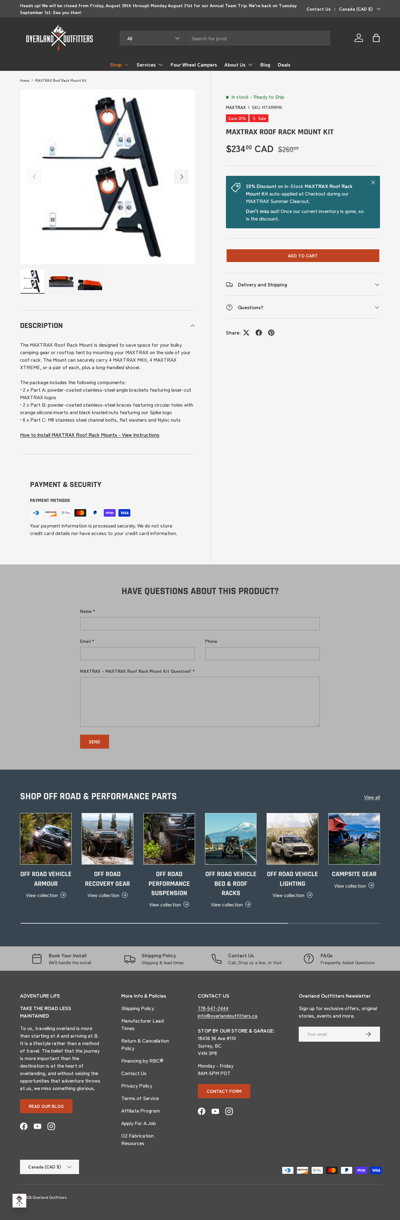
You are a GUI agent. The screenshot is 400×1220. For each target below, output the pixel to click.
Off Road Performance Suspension (169, 884)
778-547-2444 (213, 1008)
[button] (376, 38)
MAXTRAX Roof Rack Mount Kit (61, 80)
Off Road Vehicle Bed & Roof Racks (231, 884)
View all (372, 797)
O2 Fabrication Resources (137, 1139)
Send (94, 741)
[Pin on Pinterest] (271, 332)
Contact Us (319, 8)
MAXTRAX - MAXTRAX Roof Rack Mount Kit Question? (135, 671)
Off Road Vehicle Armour (46, 879)
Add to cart (303, 256)
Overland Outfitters (49, 1197)
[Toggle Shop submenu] (126, 64)
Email (85, 641)
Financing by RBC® (142, 1060)
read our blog (46, 1106)
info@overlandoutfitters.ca (228, 1015)
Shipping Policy (137, 1008)
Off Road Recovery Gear (107, 879)
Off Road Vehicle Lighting (292, 879)
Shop (116, 64)
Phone (211, 641)
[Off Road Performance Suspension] (169, 838)
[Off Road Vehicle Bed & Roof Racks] (230, 838)
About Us (234, 64)
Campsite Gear (354, 874)
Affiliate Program (140, 1110)
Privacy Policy (136, 1085)
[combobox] (225, 38)
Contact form (224, 1091)
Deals (284, 64)
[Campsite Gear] (354, 838)
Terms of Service (140, 1098)
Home (24, 80)
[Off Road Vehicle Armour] (45, 838)
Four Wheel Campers (194, 64)
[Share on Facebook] (258, 332)
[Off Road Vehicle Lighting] (292, 838)
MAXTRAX (236, 107)
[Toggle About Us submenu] (250, 64)
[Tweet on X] (246, 332)
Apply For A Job (138, 1123)
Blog (265, 64)
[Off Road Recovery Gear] (107, 838)
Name (86, 611)
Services (146, 64)
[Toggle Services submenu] (160, 64)
